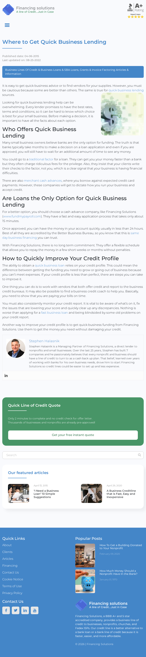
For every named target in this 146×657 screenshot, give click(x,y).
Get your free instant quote (73, 435)
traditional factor (40, 159)
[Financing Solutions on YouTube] (34, 610)
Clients (7, 552)
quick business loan (50, 265)
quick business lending (126, 90)
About (7, 545)
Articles (7, 559)
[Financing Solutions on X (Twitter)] (15, 610)
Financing (9, 565)
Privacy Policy (12, 593)
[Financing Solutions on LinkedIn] (6, 375)
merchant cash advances (43, 180)
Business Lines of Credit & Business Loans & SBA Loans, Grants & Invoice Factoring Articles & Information (67, 72)
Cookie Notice (12, 579)
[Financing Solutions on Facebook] (6, 610)
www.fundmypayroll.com (22, 216)
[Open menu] (7, 25)
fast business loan (55, 312)
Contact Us (10, 572)
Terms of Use (12, 586)
